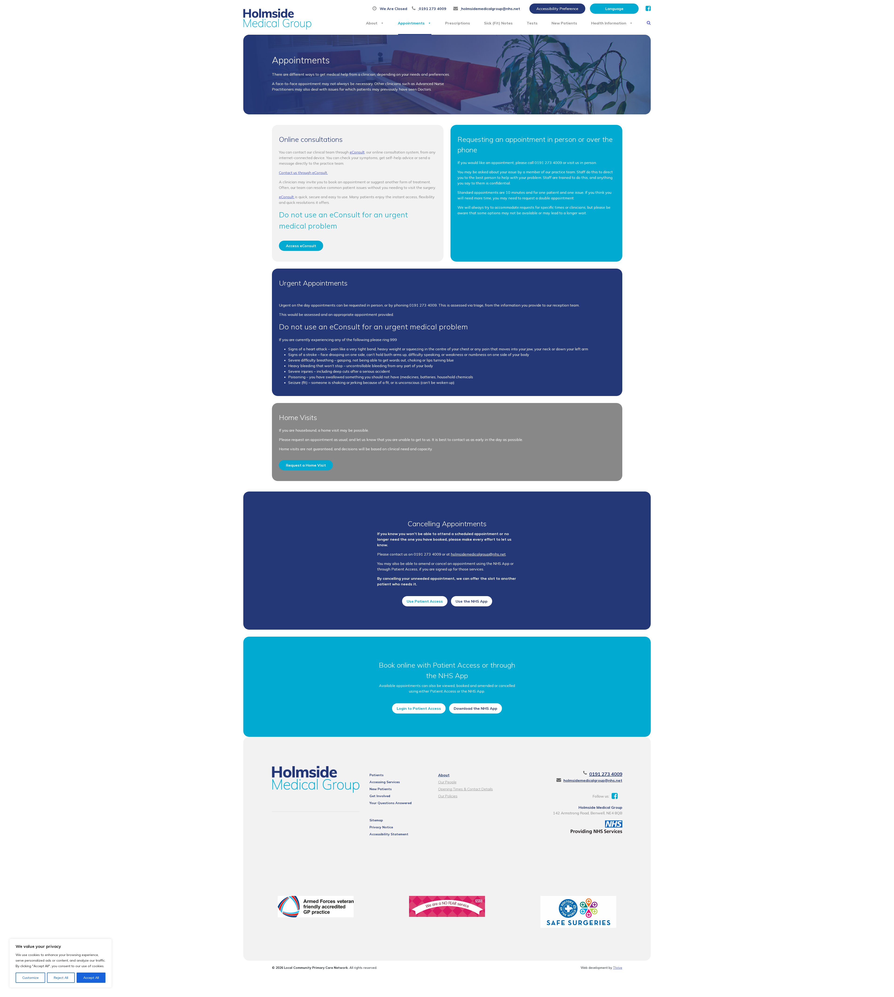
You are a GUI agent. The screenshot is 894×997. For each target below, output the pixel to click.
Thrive (617, 968)
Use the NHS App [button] (472, 601)
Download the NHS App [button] (475, 708)
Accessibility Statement (388, 834)
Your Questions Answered (390, 803)
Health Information (608, 23)
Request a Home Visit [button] (306, 465)
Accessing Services (384, 782)
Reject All (61, 978)
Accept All (91, 978)
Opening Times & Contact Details (465, 789)
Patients (376, 775)
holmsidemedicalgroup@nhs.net (478, 554)
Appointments (411, 23)
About (371, 23)
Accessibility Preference (557, 8)
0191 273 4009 (605, 774)
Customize (30, 978)
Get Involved (379, 796)
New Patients (564, 23)
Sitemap (376, 820)
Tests (532, 23)
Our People (447, 782)
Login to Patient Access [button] (419, 708)
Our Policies (447, 796)
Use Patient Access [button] (425, 601)
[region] (60, 963)
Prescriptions (457, 23)
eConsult (357, 152)
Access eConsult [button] (301, 245)
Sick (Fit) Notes (498, 23)
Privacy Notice (381, 827)
